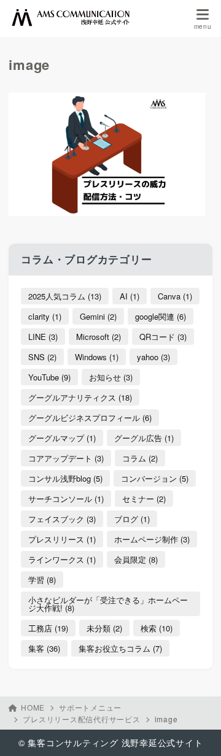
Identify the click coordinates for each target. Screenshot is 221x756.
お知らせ (111, 377)
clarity (44, 316)
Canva (175, 296)
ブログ (132, 519)
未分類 (104, 628)
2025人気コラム (64, 296)
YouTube (49, 377)
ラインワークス (62, 559)
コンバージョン (154, 478)
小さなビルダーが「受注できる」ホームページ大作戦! (108, 604)
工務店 (48, 628)
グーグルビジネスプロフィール (90, 417)
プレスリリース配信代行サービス (81, 719)
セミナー (144, 498)
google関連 (160, 316)
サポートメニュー (90, 707)
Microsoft (98, 336)
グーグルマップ (62, 438)
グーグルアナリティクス (80, 397)
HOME (33, 707)
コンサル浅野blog (65, 478)
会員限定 (136, 559)
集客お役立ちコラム (120, 648)
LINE (43, 336)
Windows (96, 357)
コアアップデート (66, 458)
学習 (42, 579)
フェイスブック (62, 519)
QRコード (163, 336)
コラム (140, 458)
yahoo (153, 357)
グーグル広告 (144, 438)
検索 (157, 628)
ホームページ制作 (152, 539)
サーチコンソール (66, 498)
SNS (42, 357)
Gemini (98, 316)
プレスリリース (62, 539)
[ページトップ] (196, 731)
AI (129, 296)
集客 (44, 648)
